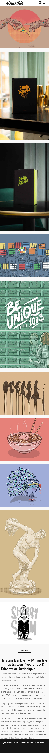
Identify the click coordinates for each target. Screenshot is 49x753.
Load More (24, 650)
